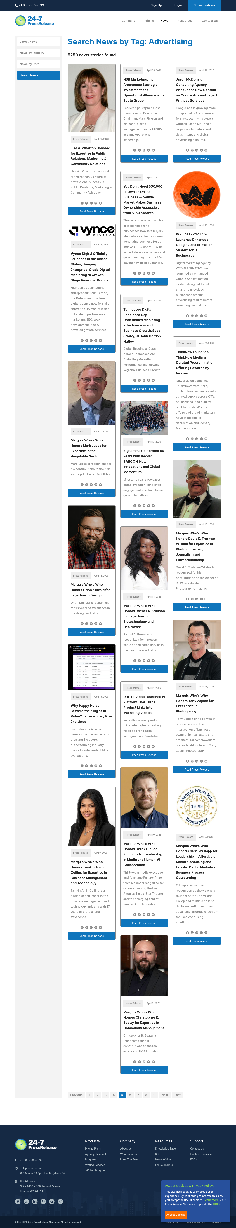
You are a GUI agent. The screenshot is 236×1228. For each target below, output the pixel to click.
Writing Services (95, 1165)
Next (165, 1095)
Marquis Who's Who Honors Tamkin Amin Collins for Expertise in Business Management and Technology (89, 872)
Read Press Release (91, 211)
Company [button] (129, 20)
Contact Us (210, 20)
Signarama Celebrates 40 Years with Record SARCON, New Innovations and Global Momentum (143, 461)
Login (178, 5)
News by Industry (32, 52)
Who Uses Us (128, 1154)
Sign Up (156, 5)
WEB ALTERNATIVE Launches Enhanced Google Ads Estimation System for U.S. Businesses (194, 245)
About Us (126, 1148)
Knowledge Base (165, 1148)
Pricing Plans (93, 1148)
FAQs (193, 1159)
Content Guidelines (201, 1154)
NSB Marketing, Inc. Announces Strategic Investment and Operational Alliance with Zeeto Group (143, 90)
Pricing (149, 20)
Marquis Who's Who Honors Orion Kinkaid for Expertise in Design (90, 590)
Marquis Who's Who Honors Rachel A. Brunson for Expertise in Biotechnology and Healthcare (144, 616)
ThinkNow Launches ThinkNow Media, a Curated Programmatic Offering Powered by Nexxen (194, 363)
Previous (76, 1095)
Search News (29, 75)
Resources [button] (185, 20)
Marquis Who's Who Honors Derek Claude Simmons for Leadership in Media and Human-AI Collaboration (142, 854)
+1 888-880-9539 (31, 5)
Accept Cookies (175, 1214)
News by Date (29, 64)
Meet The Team (129, 1159)
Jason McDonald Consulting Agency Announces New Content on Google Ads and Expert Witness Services (196, 90)
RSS (157, 1154)
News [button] (164, 20)
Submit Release (204, 5)
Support (196, 1141)
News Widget (163, 1159)
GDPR (216, 1204)
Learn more (211, 1200)
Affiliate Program (95, 1170)
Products (92, 1141)
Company (127, 1141)
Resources (163, 1141)
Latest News (28, 41)
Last (177, 1095)
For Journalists (164, 1165)
